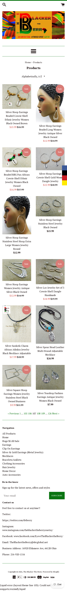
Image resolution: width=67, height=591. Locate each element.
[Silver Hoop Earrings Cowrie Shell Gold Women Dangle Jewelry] (50, 158)
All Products (9, 433)
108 (39, 413)
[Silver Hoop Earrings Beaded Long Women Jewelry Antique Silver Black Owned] (50, 103)
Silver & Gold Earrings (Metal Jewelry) (22, 452)
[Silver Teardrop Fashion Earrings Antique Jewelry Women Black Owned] (50, 377)
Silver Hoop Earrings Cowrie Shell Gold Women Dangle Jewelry (50, 177)
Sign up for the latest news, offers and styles (26, 487)
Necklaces (7, 456)
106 (30, 413)
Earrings (6, 444)
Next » (55, 413)
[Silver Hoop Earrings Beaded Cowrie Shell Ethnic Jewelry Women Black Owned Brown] (16, 96)
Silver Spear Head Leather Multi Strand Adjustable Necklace (50, 351)
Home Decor (9, 471)
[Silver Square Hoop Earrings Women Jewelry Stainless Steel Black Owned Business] (16, 376)
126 (50, 413)
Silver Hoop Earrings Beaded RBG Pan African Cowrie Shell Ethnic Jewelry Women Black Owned (17, 178)
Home (5, 437)
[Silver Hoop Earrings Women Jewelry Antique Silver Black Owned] (16, 270)
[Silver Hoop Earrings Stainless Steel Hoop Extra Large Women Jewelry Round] (16, 215)
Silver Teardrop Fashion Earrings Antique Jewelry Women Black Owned (50, 397)
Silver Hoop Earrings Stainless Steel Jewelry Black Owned (50, 223)
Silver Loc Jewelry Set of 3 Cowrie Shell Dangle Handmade (50, 291)
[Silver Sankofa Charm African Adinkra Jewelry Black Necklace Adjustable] (16, 323)
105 (25, 413)
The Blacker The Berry (32, 572)
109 (43, 413)
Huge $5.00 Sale (10, 441)
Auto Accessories (11, 474)
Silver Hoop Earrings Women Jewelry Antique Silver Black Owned (17, 288)
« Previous (13, 413)
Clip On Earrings (11, 448)
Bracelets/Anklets (11, 459)
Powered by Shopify (51, 572)
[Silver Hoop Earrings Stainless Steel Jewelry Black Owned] (50, 206)
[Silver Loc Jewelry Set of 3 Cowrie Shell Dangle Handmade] (50, 271)
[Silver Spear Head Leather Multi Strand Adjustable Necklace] (50, 324)
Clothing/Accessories (13, 463)
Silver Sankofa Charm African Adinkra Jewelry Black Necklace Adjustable (17, 349)
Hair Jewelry (8, 467)
